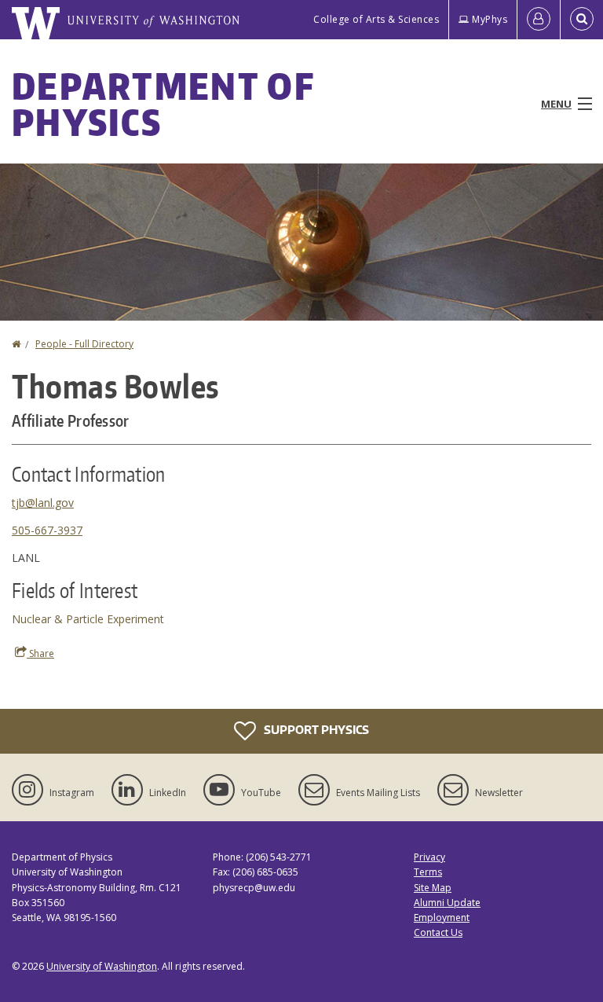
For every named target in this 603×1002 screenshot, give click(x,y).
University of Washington (101, 966)
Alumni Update (447, 902)
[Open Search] (582, 19)
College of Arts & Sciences (376, 19)
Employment (442, 917)
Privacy (429, 857)
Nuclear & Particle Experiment (88, 618)
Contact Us (438, 932)
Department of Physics (163, 104)
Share (40, 653)
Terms (428, 872)
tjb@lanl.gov (43, 502)
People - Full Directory (84, 344)
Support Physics (315, 729)
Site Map (432, 887)
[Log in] (538, 19)
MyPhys (489, 19)
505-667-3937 (47, 530)
